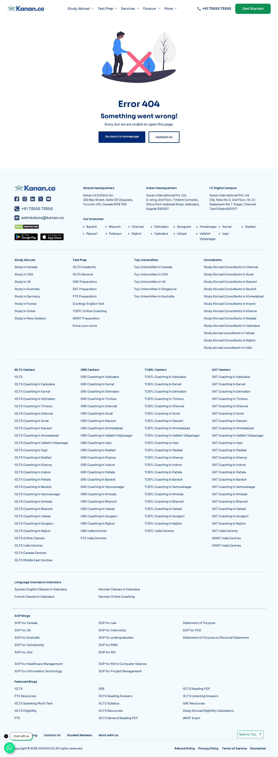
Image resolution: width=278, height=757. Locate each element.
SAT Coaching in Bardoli (229, 479)
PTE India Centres (93, 538)
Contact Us (164, 137)
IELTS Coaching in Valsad (32, 516)
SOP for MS (107, 652)
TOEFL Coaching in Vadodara (165, 377)
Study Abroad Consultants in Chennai (231, 267)
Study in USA (23, 274)
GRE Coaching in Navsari (98, 421)
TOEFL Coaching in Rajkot (163, 523)
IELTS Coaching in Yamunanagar (37, 494)
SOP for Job (23, 652)
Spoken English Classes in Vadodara (40, 589)
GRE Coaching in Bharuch (99, 501)
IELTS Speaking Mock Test (33, 703)
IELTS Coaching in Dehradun (34, 399)
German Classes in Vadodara (119, 589)
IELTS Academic (84, 267)
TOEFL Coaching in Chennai (164, 406)
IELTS (18, 377)
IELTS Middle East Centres (33, 560)
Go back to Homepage (122, 136)
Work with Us (108, 735)
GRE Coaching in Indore (98, 465)
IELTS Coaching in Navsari (33, 428)
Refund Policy (185, 748)
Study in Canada (25, 267)
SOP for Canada (25, 623)
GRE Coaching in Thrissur (99, 399)
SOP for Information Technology (38, 671)
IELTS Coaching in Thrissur (33, 406)
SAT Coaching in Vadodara (231, 377)
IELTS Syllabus (109, 703)
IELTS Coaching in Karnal (32, 391)
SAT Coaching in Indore (229, 465)
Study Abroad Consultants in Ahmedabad (234, 296)
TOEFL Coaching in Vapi (161, 443)
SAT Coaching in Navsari (229, 421)
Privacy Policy (208, 748)
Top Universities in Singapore (155, 289)
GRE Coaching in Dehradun (100, 391)
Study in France (25, 304)
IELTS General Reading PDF (118, 718)
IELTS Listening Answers (200, 696)
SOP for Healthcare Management (38, 664)
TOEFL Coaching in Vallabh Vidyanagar (172, 435)
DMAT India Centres (226, 545)
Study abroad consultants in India (228, 348)
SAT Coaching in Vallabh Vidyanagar (238, 435)
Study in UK (22, 282)
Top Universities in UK (150, 282)
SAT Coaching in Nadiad (229, 450)
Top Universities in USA (151, 274)
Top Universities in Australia (154, 296)
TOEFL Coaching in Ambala (163, 494)
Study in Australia (26, 289)
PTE (17, 718)
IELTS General (83, 274)
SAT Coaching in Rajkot (229, 523)
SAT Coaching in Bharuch (230, 501)
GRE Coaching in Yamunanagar (102, 487)
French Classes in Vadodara (34, 597)
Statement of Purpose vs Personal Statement (216, 637)
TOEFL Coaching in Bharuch (164, 501)
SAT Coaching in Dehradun (231, 391)
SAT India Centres (225, 531)
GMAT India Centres (226, 538)
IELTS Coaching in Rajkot (32, 531)
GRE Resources (194, 703)
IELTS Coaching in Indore (32, 472)
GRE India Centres (94, 531)
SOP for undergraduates (116, 637)
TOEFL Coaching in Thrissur (164, 399)
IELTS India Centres (28, 545)
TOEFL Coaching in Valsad (163, 509)
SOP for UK (22, 630)
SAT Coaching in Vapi (227, 443)
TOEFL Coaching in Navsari (163, 421)
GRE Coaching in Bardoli (98, 479)
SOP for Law (107, 623)
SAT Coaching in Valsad (229, 509)
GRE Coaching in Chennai (99, 406)
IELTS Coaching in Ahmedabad (36, 435)
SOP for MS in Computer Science (123, 664)
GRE (102, 689)
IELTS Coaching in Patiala (32, 479)
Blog (33, 735)
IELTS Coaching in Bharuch (33, 509)
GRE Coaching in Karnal (97, 384)
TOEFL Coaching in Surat (162, 413)
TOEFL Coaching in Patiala (163, 472)
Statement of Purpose (199, 623)
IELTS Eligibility (25, 711)
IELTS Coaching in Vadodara (34, 384)
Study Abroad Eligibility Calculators (208, 711)
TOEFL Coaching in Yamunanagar (168, 487)
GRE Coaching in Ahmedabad (102, 428)
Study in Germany (27, 296)
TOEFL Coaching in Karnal (162, 384)
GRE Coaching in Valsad (98, 509)
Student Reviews (79, 735)
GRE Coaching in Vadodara (100, 377)
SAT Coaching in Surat (228, 413)
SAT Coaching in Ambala (229, 494)
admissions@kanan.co (42, 218)
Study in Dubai (24, 311)
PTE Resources (25, 696)
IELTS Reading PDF (196, 689)
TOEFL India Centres (159, 531)
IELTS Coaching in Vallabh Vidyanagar (41, 443)
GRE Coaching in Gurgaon (99, 516)
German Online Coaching (117, 597)
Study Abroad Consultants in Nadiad (230, 318)
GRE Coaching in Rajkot (98, 523)
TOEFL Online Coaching (90, 311)
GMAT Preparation (86, 318)
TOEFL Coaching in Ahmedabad (167, 428)
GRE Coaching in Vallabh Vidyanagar (106, 435)
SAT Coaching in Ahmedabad (233, 428)
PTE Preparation (84, 296)
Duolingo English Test (88, 304)
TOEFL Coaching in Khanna (163, 457)
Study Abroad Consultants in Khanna (230, 311)
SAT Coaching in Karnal (228, 384)
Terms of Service (234, 748)
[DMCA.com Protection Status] (47, 226)
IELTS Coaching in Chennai (33, 413)
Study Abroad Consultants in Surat (229, 274)
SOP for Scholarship (29, 645)
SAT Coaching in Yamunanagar (233, 487)
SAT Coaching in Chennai (230, 406)
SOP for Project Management (120, 671)
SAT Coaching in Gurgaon (230, 516)
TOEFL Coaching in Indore (163, 465)
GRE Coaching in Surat (97, 413)
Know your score (85, 326)
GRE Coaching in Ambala (98, 494)
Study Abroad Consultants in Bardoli (230, 289)
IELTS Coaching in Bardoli (32, 487)
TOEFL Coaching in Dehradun (165, 391)
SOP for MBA (108, 645)
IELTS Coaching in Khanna (33, 465)
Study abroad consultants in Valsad (229, 333)
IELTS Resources (111, 711)
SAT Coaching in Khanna (229, 457)
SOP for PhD (192, 630)
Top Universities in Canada (153, 267)
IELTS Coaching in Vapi (30, 450)
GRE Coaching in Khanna (98, 457)
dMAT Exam (191, 718)
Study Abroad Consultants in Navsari (230, 282)
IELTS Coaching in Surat (31, 421)
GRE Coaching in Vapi (96, 443)
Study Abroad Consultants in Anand (229, 304)
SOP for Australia (26, 637)
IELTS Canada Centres (30, 553)
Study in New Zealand (30, 318)
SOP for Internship (112, 630)
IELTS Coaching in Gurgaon (33, 523)
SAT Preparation (85, 289)
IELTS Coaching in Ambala (33, 501)
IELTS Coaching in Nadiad (32, 457)
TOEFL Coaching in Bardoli (163, 479)
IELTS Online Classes (29, 538)
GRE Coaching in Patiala (98, 472)
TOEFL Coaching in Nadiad (163, 450)
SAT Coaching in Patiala (229, 472)
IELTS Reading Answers (115, 696)
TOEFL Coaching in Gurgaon (164, 516)
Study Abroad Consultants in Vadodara (232, 326)
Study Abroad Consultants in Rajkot (229, 340)
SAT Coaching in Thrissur (230, 399)
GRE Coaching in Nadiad (98, 450)
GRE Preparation (85, 282)
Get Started (253, 9)
